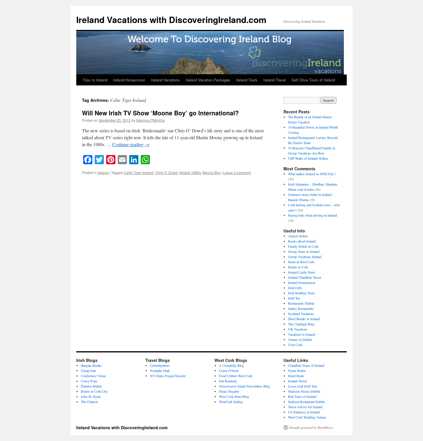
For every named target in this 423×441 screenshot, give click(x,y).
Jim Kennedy (228, 381)
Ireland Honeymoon (129, 80)
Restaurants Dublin (301, 303)
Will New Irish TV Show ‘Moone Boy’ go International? (160, 112)
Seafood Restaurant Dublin (306, 401)
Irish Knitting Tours (301, 293)
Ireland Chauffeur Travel (304, 277)
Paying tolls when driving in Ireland (312, 215)
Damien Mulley (91, 386)
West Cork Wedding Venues (307, 417)
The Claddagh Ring (301, 324)
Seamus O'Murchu (150, 120)
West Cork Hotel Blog (234, 396)
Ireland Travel (274, 80)
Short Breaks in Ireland (304, 318)
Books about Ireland (302, 241)
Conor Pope (89, 381)
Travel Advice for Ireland (305, 406)
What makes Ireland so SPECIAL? (312, 173)
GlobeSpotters (159, 365)
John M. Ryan (90, 396)
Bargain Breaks (91, 365)
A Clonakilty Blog (231, 365)
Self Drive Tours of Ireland (313, 80)
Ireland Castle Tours (301, 272)
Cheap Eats (88, 370)
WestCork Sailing (231, 401)
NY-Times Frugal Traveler (168, 375)
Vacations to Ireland (301, 334)
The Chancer (89, 401)
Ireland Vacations (165, 80)
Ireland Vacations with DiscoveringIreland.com (171, 19)
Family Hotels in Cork (303, 246)
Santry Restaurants (301, 308)
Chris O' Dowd (166, 172)
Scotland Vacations (301, 313)
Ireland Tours (247, 80)
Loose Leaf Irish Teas (302, 386)
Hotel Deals (296, 375)
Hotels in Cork (298, 267)
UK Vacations (297, 329)
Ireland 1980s (190, 172)
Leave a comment (237, 172)
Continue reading (130, 144)
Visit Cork (295, 344)
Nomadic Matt (159, 370)
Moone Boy (211, 172)
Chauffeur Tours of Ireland (306, 365)
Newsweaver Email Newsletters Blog (244, 386)
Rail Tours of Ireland (302, 396)
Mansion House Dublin (304, 391)
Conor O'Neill (228, 370)
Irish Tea (294, 298)
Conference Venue (93, 375)
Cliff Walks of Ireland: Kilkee (308, 158)
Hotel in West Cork (301, 261)
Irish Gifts (295, 287)
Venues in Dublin (300, 339)
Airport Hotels (298, 236)
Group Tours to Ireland (303, 251)
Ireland (103, 172)
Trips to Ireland (95, 80)
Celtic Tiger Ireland (138, 172)
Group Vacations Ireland (304, 256)
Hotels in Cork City (94, 391)
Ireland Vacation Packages (208, 80)
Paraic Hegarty (229, 391)
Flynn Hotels (297, 370)
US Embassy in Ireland (304, 412)
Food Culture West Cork (235, 375)
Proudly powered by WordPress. (311, 427)
